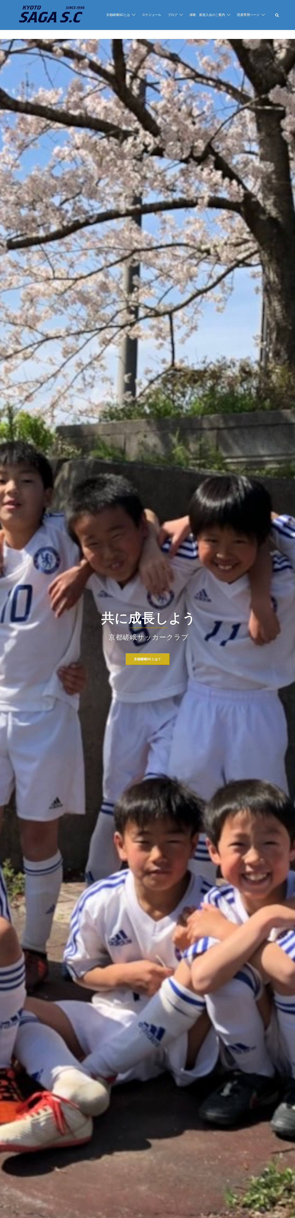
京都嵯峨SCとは (118, 15)
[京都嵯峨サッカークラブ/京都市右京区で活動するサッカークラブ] (51, 14)
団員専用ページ (248, 15)
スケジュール (151, 15)
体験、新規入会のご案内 (207, 15)
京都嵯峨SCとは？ (147, 659)
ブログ (172, 15)
